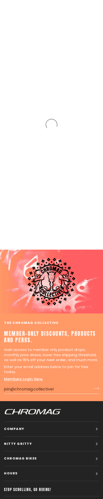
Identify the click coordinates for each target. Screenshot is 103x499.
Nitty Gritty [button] (18, 444)
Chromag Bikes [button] (20, 458)
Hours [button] (11, 473)
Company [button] (14, 429)
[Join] (95, 388)
